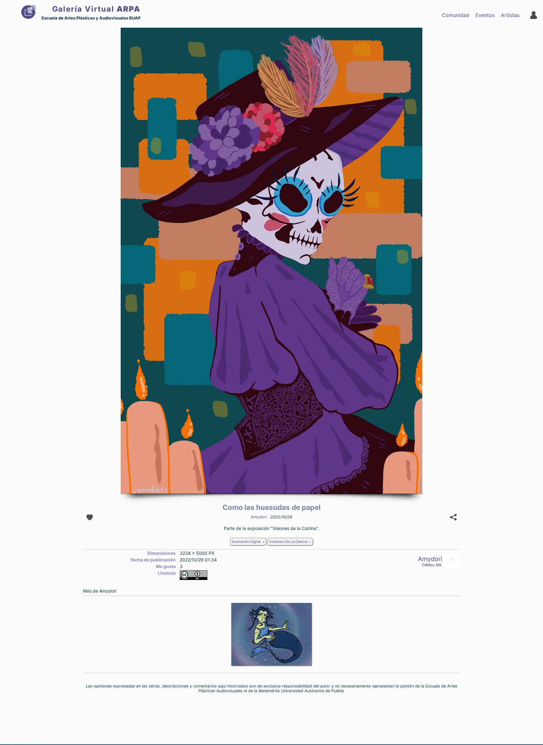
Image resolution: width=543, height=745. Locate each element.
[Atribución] (193, 578)
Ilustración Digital (246, 541)
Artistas (510, 15)
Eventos (485, 15)
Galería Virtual (96, 9)
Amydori (259, 517)
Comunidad (455, 15)
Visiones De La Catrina (288, 541)
